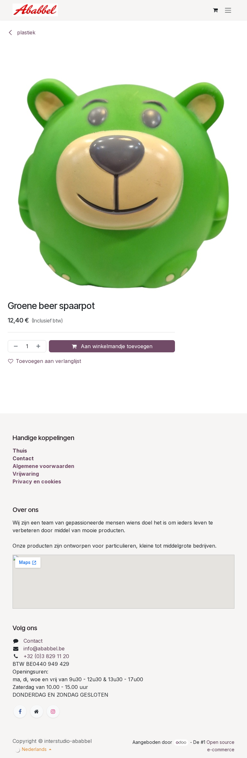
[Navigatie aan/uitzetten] (228, 10)
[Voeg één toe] (39, 346)
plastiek (25, 32)
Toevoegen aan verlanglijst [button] (48, 361)
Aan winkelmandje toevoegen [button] (115, 346)
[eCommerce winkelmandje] (215, 10)
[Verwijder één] (14, 346)
